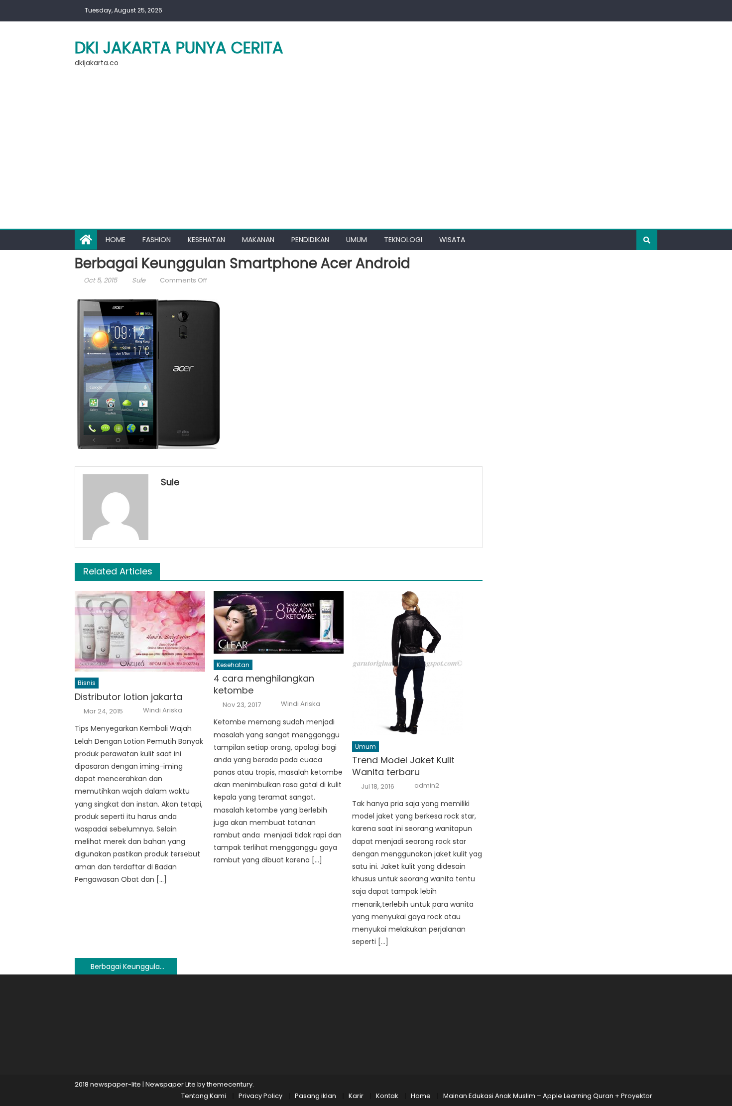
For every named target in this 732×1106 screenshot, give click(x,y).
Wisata (452, 240)
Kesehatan (206, 240)
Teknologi (403, 240)
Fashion (156, 240)
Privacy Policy (260, 1096)
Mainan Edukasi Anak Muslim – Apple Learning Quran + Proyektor (547, 1096)
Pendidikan (310, 240)
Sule (138, 280)
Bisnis (87, 683)
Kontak (387, 1096)
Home (115, 240)
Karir (356, 1096)
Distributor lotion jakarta (128, 696)
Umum (356, 240)
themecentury (229, 1084)
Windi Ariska (162, 710)
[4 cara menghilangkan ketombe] (279, 622)
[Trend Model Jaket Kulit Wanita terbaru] (417, 663)
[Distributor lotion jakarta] (140, 631)
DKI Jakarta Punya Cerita (179, 47)
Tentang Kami (203, 1096)
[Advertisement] (366, 154)
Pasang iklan (315, 1096)
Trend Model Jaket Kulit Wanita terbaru (403, 766)
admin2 (426, 785)
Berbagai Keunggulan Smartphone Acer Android (134, 966)
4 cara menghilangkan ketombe (264, 684)
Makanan (258, 240)
